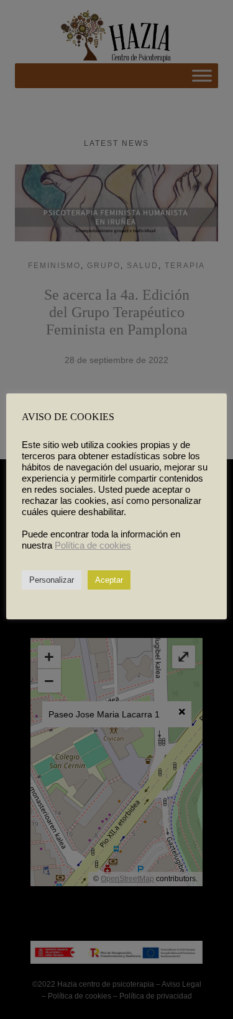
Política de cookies (93, 545)
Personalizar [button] (51, 580)
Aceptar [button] (109, 580)
